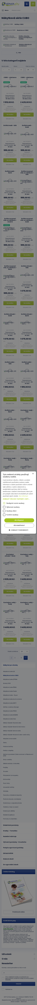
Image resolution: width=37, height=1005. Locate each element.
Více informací (23, 496)
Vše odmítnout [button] (19, 525)
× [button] (33, 473)
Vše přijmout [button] (19, 520)
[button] (18, 499)
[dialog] (18, 502)
